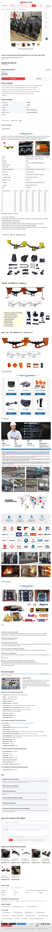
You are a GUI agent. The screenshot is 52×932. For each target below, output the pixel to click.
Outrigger (19, 723)
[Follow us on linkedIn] (37, 925)
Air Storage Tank (30, 723)
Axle (11, 723)
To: (7, 826)
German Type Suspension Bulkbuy (36, 918)
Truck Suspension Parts (7, 918)
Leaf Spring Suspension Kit (17, 906)
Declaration (39, 928)
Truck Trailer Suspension (30, 915)
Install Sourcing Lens (7, 925)
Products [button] (13, 5)
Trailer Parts (14, 9)
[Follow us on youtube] (47, 923)
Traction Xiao (28, 892)
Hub (14, 890)
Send (11, 840)
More (2, 921)
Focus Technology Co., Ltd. (17, 928)
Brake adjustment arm (42, 890)
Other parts (3, 890)
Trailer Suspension (22, 9)
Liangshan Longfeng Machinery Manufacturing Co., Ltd (12, 57)
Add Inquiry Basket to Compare (26, 48)
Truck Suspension (5, 915)
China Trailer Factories (17, 912)
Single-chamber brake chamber (32, 890)
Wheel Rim (3, 892)
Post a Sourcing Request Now (36, 840)
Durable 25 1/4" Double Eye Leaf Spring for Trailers (35, 860)
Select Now (48, 69)
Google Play (12, 923)
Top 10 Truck (16, 918)
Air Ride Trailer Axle (6, 906)
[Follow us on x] (43, 923)
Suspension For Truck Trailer (17, 915)
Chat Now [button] (39, 78)
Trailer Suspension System (43, 915)
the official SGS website (31, 673)
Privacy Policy (45, 928)
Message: (6, 829)
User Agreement (33, 928)
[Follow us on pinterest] (49, 923)
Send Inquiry (13, 78)
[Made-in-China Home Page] (26, 2)
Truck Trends (24, 918)
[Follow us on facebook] (41, 923)
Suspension (14, 723)
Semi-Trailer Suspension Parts (31, 906)
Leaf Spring (24, 723)
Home (2, 9)
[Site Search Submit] (34, 5)
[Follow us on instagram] (45, 923)
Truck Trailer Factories (40, 912)
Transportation (8, 9)
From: (7, 822)
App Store (4, 923)
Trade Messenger (21, 923)
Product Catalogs (19, 887)
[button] (2, 2)
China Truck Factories (6, 912)
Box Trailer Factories (29, 912)
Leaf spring (16, 892)
